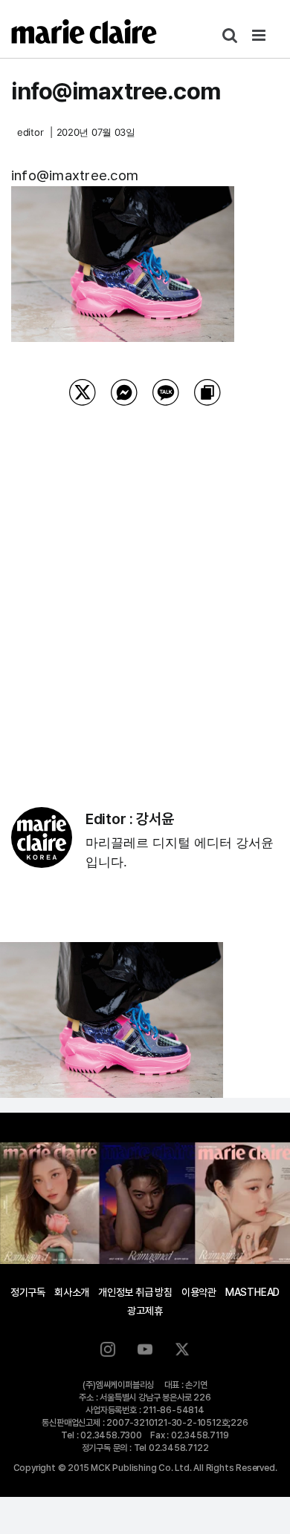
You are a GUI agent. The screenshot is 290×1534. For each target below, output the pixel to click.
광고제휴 (144, 1311)
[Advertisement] (145, 587)
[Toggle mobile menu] (260, 35)
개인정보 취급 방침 (135, 1292)
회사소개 (71, 1292)
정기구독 (27, 1292)
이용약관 (198, 1292)
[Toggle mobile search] (229, 35)
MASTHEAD (252, 1292)
